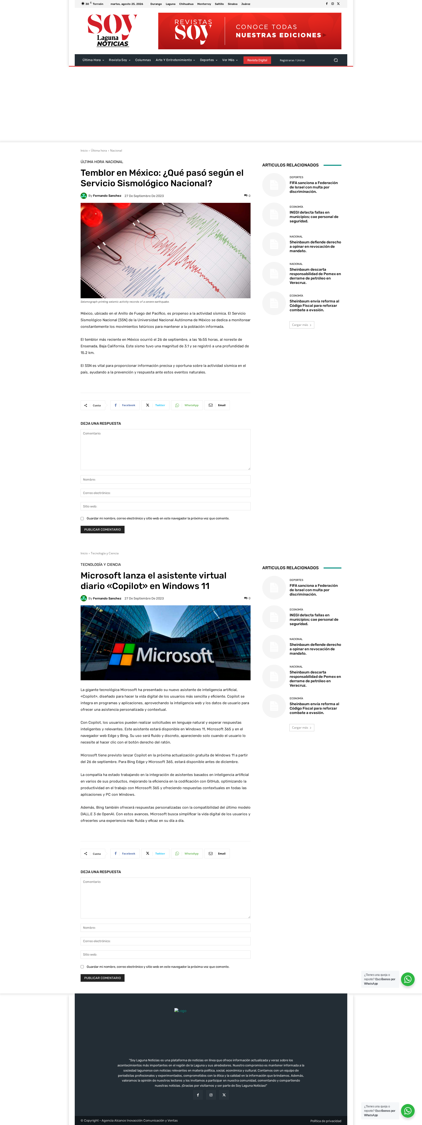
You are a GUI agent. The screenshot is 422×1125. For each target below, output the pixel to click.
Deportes (296, 177)
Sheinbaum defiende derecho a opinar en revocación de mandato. (315, 246)
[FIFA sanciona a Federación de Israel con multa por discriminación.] (274, 185)
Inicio (84, 150)
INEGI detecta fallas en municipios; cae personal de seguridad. (314, 216)
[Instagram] (333, 4)
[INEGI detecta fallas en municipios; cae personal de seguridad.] (274, 214)
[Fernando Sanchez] (84, 196)
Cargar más (300, 325)
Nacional (116, 150)
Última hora (99, 150)
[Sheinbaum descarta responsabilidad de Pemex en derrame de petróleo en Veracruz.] (274, 274)
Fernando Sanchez (107, 195)
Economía (296, 207)
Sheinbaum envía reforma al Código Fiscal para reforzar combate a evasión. (314, 305)
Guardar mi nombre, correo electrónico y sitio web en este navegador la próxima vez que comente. (158, 518)
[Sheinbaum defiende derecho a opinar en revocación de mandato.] (274, 244)
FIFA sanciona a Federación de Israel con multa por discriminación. (314, 187)
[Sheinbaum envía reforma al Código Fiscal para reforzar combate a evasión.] (274, 303)
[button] (335, 60)
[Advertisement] (211, 106)
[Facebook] (327, 4)
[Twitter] (338, 4)
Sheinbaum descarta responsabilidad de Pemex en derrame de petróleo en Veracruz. (315, 276)
